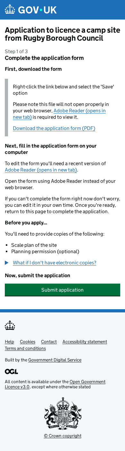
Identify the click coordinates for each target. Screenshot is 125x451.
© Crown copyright (62, 436)
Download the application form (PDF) (54, 128)
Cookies (27, 341)
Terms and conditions (25, 348)
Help (9, 341)
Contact (49, 341)
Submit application (62, 290)
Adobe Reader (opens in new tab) (41, 170)
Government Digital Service (54, 360)
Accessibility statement (85, 341)
